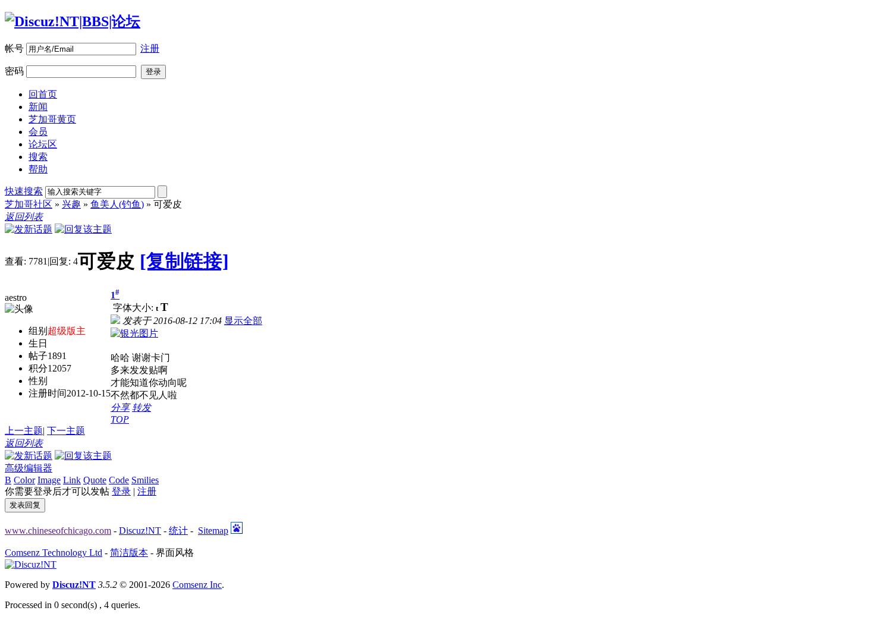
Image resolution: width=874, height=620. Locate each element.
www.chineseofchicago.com (58, 530)
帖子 (38, 356)
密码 (14, 71)
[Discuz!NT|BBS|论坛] (72, 21)
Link (72, 480)
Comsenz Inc (197, 585)
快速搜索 (24, 191)
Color (24, 480)
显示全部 (243, 321)
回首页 (43, 94)
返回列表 (24, 217)
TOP (120, 419)
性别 (38, 381)
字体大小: (134, 308)
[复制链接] (184, 261)
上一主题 (24, 431)
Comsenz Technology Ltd (53, 552)
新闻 (38, 107)
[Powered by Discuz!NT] (30, 564)
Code (119, 480)
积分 (38, 368)
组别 (38, 331)
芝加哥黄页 (52, 119)
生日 (38, 343)
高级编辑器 (28, 468)
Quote (94, 480)
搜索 (38, 157)
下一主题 (66, 431)
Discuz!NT (140, 530)
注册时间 (48, 393)
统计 (178, 530)
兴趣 (71, 204)
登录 (121, 491)
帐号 (14, 48)
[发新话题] (28, 229)
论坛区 (43, 144)
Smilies (145, 480)
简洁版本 (129, 552)
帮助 (38, 169)
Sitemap (213, 530)
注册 (149, 48)
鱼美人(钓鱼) (117, 204)
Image (49, 480)
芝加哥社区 (28, 204)
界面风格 (175, 552)
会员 (38, 132)
